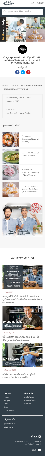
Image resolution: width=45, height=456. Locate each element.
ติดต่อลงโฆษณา (30, 400)
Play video (22, 29)
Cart (32, 3)
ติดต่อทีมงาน (29, 397)
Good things (9, 410)
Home (6, 397)
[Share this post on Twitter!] (22, 72)
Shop (6, 407)
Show (6, 403)
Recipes (7, 400)
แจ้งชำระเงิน (8, 427)
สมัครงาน (27, 403)
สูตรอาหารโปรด (10, 423)
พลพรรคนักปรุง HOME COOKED (19, 97)
